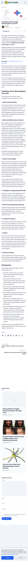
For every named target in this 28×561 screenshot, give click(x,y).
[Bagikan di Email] (19, 335)
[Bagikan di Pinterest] (11, 335)
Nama (3, 498)
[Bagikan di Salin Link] (22, 335)
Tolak (20, 557)
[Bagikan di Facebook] (3, 335)
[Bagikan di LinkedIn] (8, 335)
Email (3, 503)
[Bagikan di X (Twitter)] (5, 335)
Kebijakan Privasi (12, 554)
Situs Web (3, 509)
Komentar (4, 480)
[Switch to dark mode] (25, 2)
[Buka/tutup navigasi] (2, 2)
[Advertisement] (14, 373)
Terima (7, 557)
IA (13, 27)
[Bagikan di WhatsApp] (14, 335)
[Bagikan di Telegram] (16, 335)
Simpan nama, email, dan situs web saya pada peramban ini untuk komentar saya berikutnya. (14, 515)
